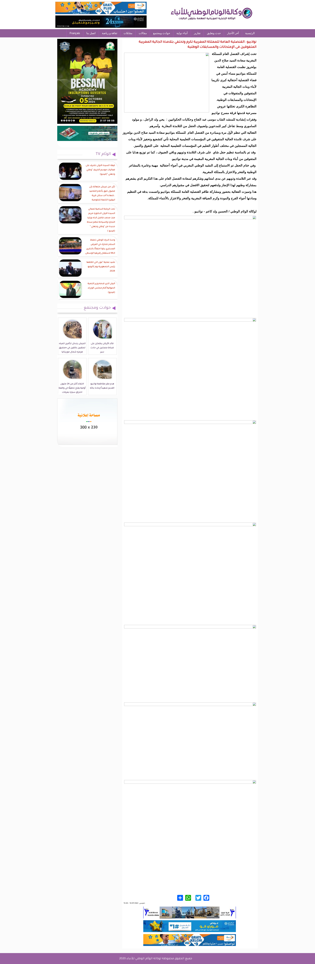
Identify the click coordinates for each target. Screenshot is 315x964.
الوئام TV (103, 154)
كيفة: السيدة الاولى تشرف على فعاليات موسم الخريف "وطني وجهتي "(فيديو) (100, 170)
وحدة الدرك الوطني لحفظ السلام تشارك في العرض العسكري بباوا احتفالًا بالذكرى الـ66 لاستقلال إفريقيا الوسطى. (100, 247)
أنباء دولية (182, 33)
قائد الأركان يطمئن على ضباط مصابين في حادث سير (102, 348)
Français (75, 33)
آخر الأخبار (233, 33)
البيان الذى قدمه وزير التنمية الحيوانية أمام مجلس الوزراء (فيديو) (101, 288)
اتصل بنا (91, 33)
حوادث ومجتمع (161, 33)
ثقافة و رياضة (109, 33)
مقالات (143, 33)
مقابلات (128, 33)
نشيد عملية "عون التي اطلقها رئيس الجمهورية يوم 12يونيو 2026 (100, 266)
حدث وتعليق (214, 33)
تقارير (197, 33)
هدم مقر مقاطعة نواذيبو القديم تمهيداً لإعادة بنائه (102, 386)
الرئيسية (250, 33)
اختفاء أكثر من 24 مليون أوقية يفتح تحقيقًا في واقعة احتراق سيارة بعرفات (72, 388)
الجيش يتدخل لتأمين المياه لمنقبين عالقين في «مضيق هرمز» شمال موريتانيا (72, 348)
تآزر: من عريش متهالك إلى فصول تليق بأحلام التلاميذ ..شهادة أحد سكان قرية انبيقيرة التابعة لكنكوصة (102, 193)
